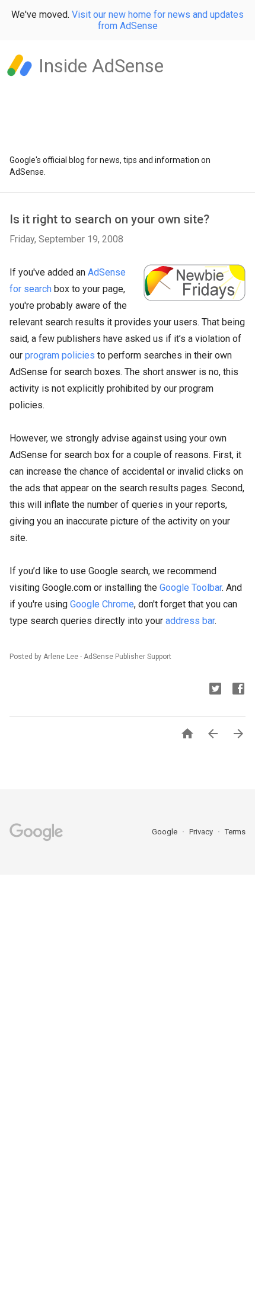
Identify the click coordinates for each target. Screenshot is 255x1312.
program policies (60, 355)
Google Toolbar (191, 587)
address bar (190, 620)
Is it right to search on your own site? (109, 219)
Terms (235, 831)
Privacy (202, 831)
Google (165, 831)
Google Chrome (102, 604)
